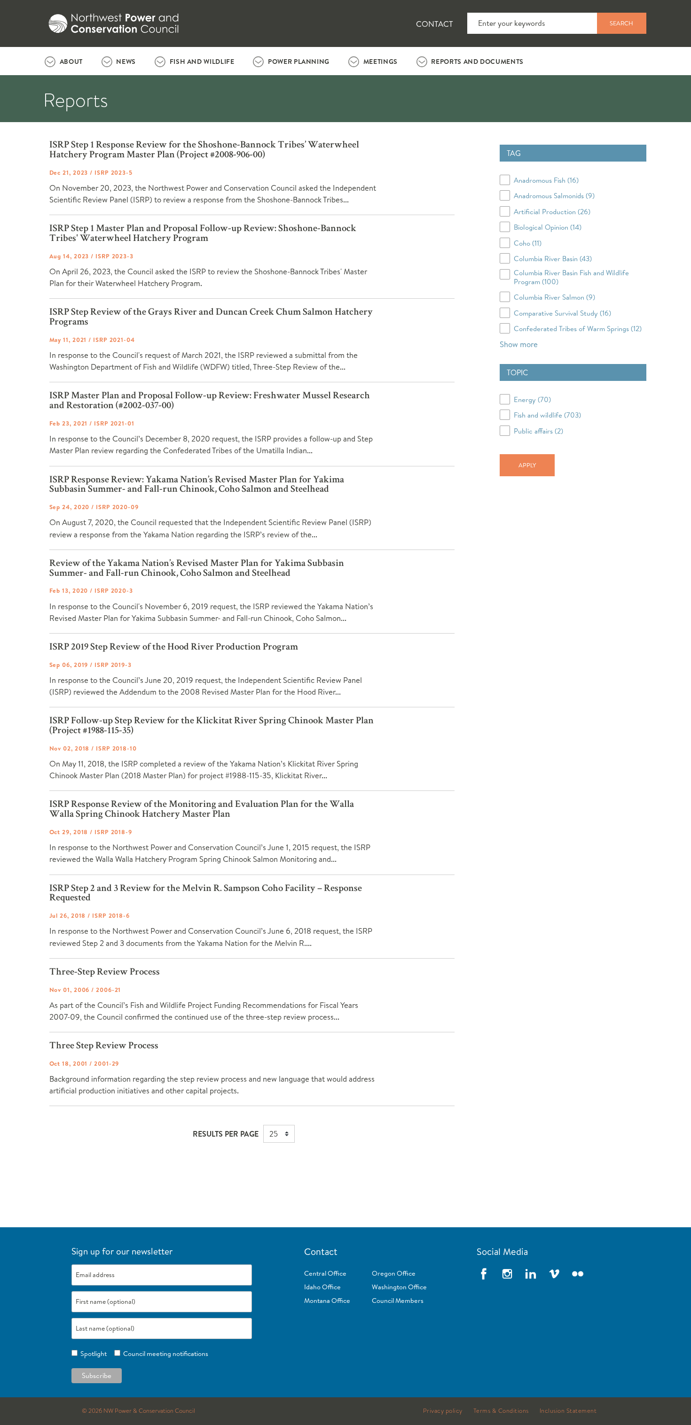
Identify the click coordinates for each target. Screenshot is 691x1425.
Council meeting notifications (164, 1353)
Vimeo (554, 1274)
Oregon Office (394, 1273)
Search (621, 23)
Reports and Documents (477, 61)
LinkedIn (531, 1274)
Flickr (578, 1274)
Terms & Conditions (501, 1411)
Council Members (398, 1300)
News (126, 61)
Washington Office (399, 1287)
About (71, 61)
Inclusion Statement (568, 1411)
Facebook (484, 1274)
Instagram (507, 1274)
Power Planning (299, 61)
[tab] (63, 61)
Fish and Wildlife (202, 61)
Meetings (380, 61)
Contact (434, 23)
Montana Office (327, 1300)
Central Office (325, 1273)
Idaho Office (322, 1287)
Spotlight (92, 1353)
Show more (519, 344)
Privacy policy (443, 1411)
